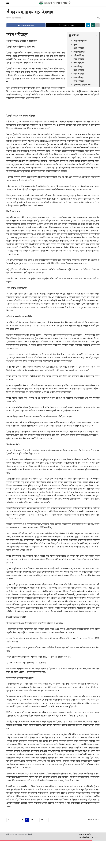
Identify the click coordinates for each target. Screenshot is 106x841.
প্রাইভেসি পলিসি (84, 837)
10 (32, 819)
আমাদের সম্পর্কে (84, 834)
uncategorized (17, 18)
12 (42, 819)
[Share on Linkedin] (88, 25)
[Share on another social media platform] (97, 25)
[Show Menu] (7, 3)
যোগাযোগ (95, 837)
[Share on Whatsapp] (93, 25)
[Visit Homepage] (55, 3)
